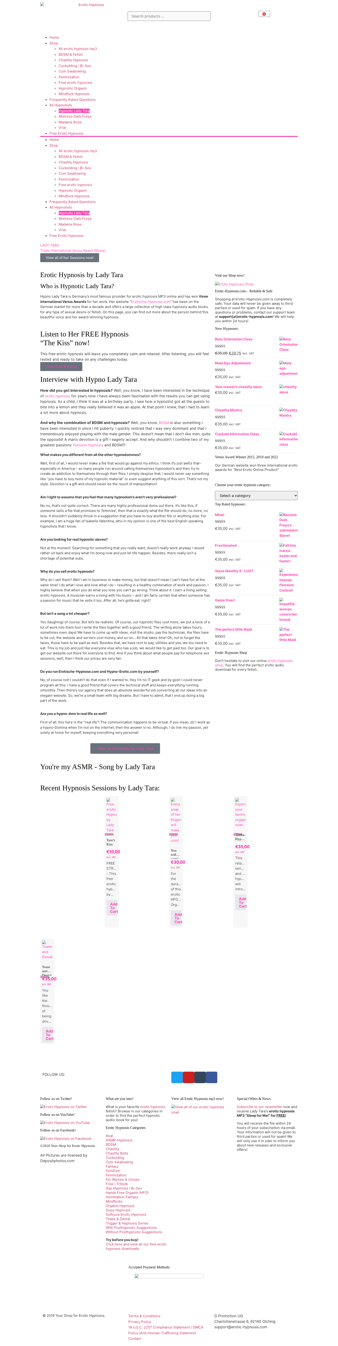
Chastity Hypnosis (73, 60)
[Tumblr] (200, 1077)
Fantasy (112, 1166)
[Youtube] (188, 1077)
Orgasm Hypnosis (120, 1206)
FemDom (113, 1171)
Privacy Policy (139, 1322)
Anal (109, 1136)
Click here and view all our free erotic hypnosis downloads (136, 1246)
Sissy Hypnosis (118, 1210)
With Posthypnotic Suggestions (131, 1227)
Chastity (112, 1149)
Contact (134, 1338)
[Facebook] (211, 1077)
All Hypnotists (60, 105)
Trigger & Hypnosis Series (127, 1223)
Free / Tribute (117, 1184)
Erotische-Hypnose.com (150, 301)
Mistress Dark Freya (75, 116)
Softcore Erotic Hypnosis (126, 1214)
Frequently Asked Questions (72, 99)
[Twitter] (177, 1077)
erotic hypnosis (57, 396)
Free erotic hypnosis (75, 82)
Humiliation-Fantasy (122, 1197)
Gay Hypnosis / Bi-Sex (124, 1188)
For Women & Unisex (123, 1179)
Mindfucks (114, 1201)
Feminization (69, 77)
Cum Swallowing (72, 71)
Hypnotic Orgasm (73, 88)
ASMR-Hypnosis (119, 1140)
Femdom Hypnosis (88, 445)
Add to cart (113, 908)
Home (54, 37)
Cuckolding (115, 1157)
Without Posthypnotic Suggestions (134, 1232)
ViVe (62, 127)
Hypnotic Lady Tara (74, 111)
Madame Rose (70, 122)
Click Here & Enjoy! (61, 366)
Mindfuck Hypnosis (74, 94)
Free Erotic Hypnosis (66, 133)
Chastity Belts (117, 1153)
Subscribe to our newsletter (259, 1107)
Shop (53, 43)
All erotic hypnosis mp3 (78, 48)
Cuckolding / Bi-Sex (75, 66)
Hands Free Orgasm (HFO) (127, 1192)
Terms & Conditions (144, 1316)
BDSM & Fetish (71, 54)
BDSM (164, 423)
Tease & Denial (118, 1219)
